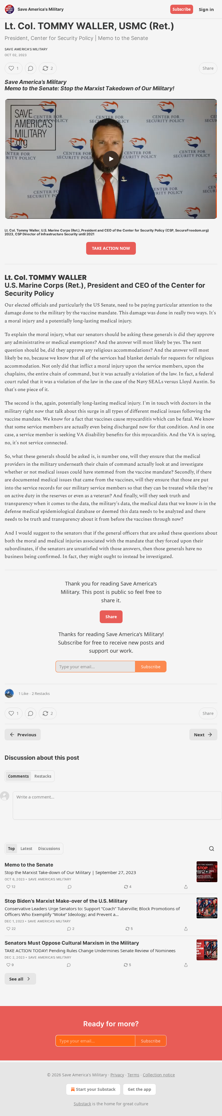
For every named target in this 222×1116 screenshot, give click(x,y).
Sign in (206, 9)
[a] (111, 159)
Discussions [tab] (49, 848)
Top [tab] (11, 848)
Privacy (117, 1075)
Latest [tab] (26, 848)
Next (199, 734)
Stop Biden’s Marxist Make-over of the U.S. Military (66, 901)
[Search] (211, 848)
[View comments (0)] (30, 68)
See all (16, 979)
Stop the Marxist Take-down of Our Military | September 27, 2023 (70, 872)
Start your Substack (96, 1089)
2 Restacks (41, 693)
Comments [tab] (18, 776)
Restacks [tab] (42, 776)
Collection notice (159, 1075)
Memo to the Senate (29, 865)
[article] (111, 875)
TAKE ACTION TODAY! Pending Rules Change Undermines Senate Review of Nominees (90, 950)
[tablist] (30, 776)
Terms (133, 1075)
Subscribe (182, 9)
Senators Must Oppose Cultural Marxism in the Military (72, 943)
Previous (26, 734)
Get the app (139, 1089)
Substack (82, 1103)
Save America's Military (26, 49)
